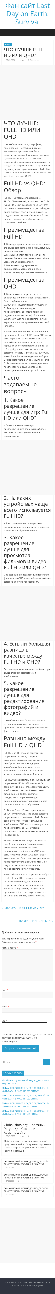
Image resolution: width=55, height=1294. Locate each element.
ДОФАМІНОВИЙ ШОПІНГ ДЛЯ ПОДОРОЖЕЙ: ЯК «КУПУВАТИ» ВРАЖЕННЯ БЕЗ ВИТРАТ (26, 1163)
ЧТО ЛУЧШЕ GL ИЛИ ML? (35, 921)
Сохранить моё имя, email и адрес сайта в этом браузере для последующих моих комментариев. (27, 1038)
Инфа (7, 44)
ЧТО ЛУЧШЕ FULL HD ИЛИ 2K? (23, 908)
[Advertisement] (27, 92)
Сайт (4, 1020)
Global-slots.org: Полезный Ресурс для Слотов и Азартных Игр (24, 1129)
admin (21, 60)
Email (5, 1006)
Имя (5, 989)
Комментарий (10, 947)
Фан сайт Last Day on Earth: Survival (27, 13)
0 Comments (33, 60)
